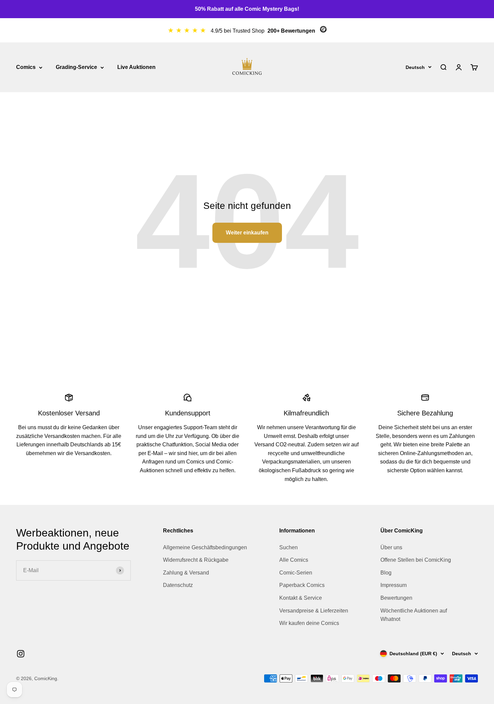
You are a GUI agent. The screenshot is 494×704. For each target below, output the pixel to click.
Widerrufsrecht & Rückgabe (196, 560)
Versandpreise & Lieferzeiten (313, 611)
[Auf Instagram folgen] (20, 653)
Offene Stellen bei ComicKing (415, 560)
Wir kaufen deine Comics (309, 623)
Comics (26, 67)
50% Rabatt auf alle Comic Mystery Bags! (247, 9)
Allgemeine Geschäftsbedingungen (205, 547)
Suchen (288, 547)
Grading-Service (76, 67)
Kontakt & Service (300, 598)
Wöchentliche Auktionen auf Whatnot (413, 615)
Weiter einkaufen (247, 232)
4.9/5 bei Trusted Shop (238, 31)
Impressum (393, 585)
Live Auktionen (136, 67)
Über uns (391, 547)
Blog (386, 573)
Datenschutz (178, 585)
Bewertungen (396, 598)
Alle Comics (293, 560)
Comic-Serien (295, 573)
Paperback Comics (302, 585)
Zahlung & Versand (186, 573)
